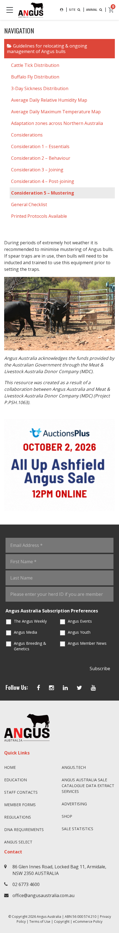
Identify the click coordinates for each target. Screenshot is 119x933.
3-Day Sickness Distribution (39, 88)
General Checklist (29, 204)
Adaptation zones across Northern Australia (57, 123)
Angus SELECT (18, 842)
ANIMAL (92, 9)
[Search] (61, 10)
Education (15, 779)
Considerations (27, 135)
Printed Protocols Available (39, 216)
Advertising (74, 803)
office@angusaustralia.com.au (43, 895)
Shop (67, 816)
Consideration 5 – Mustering (42, 193)
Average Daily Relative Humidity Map (49, 100)
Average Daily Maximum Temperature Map (56, 112)
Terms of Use (39, 921)
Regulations (17, 817)
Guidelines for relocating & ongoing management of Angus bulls (47, 48)
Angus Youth (79, 632)
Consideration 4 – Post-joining (42, 181)
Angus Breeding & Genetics (30, 646)
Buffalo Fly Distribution (35, 77)
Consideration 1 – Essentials (40, 146)
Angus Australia (49, 916)
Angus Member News (87, 643)
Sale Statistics (77, 828)
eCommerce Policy (87, 921)
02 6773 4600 (26, 884)
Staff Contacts (21, 792)
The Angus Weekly (30, 621)
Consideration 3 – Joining (37, 170)
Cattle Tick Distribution (35, 65)
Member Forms (20, 804)
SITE (72, 9)
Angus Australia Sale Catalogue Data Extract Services (88, 785)
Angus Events (80, 621)
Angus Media (25, 632)
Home (10, 767)
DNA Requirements (24, 829)
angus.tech (74, 767)
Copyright (61, 921)
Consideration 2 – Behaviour (40, 158)
